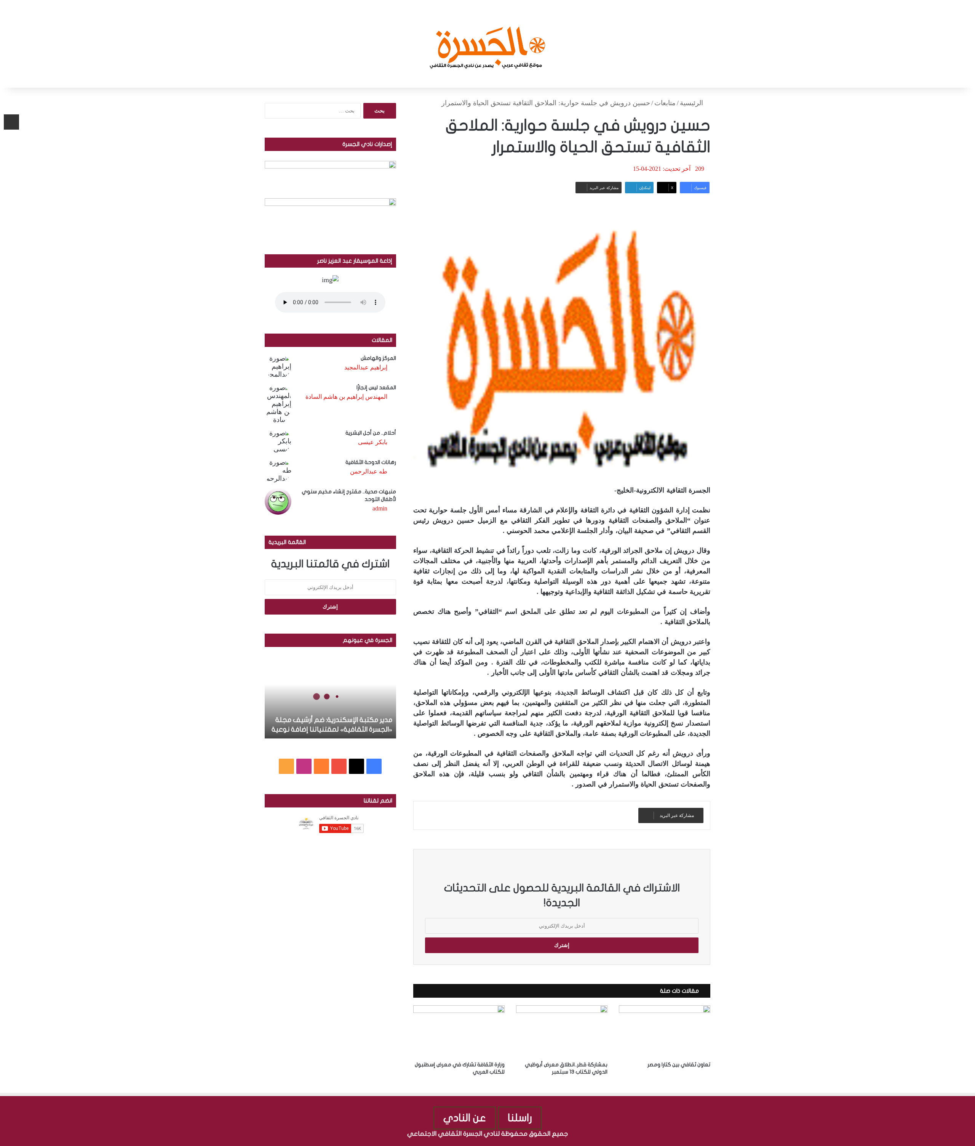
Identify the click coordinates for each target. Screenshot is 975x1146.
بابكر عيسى (372, 442)
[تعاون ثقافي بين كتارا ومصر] (664, 1031)
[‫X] (356, 766)
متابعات (665, 103)
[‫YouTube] (339, 766)
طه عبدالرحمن (368, 471)
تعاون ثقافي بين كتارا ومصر (678, 1064)
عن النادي (464, 1118)
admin (379, 508)
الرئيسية (692, 103)
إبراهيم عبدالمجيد (365, 367)
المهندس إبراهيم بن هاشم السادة (346, 396)
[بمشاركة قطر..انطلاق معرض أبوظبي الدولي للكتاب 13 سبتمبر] (561, 1031)
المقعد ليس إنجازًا (376, 387)
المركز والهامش (378, 358)
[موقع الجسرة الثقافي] (488, 43)
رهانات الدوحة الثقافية (370, 462)
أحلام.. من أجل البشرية (370, 433)
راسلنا (520, 1118)
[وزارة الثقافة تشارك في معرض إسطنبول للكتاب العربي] (459, 1031)
